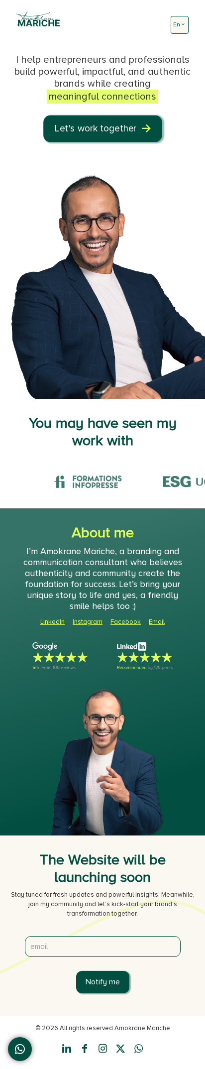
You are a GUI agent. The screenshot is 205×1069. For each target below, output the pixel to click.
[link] (60, 656)
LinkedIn (52, 622)
